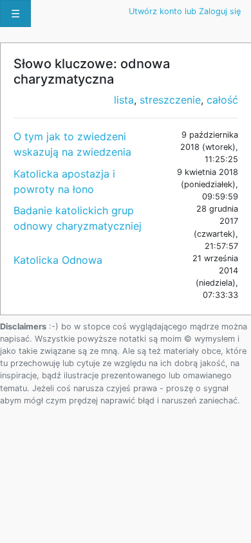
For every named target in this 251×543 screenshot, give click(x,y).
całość (222, 99)
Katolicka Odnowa (58, 259)
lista (124, 99)
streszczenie (170, 99)
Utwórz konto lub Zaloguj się (185, 11)
